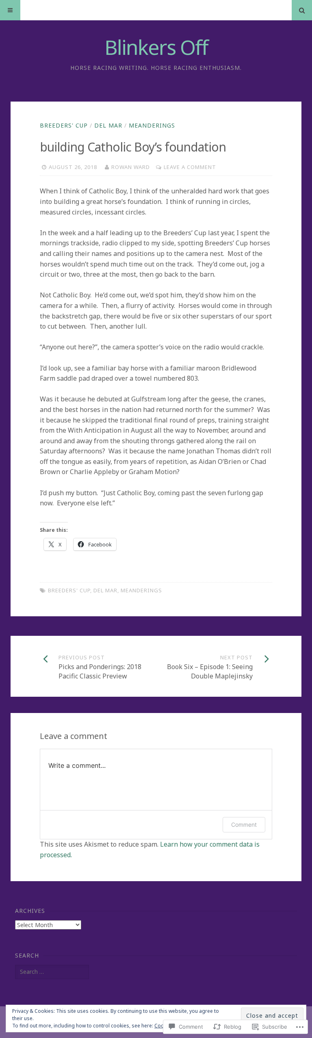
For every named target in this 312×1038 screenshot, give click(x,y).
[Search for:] (52, 971)
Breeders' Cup (64, 125)
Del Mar (108, 125)
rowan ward (130, 167)
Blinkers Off (156, 47)
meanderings (152, 125)
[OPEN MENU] (10, 10)
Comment (244, 824)
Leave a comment (190, 167)
